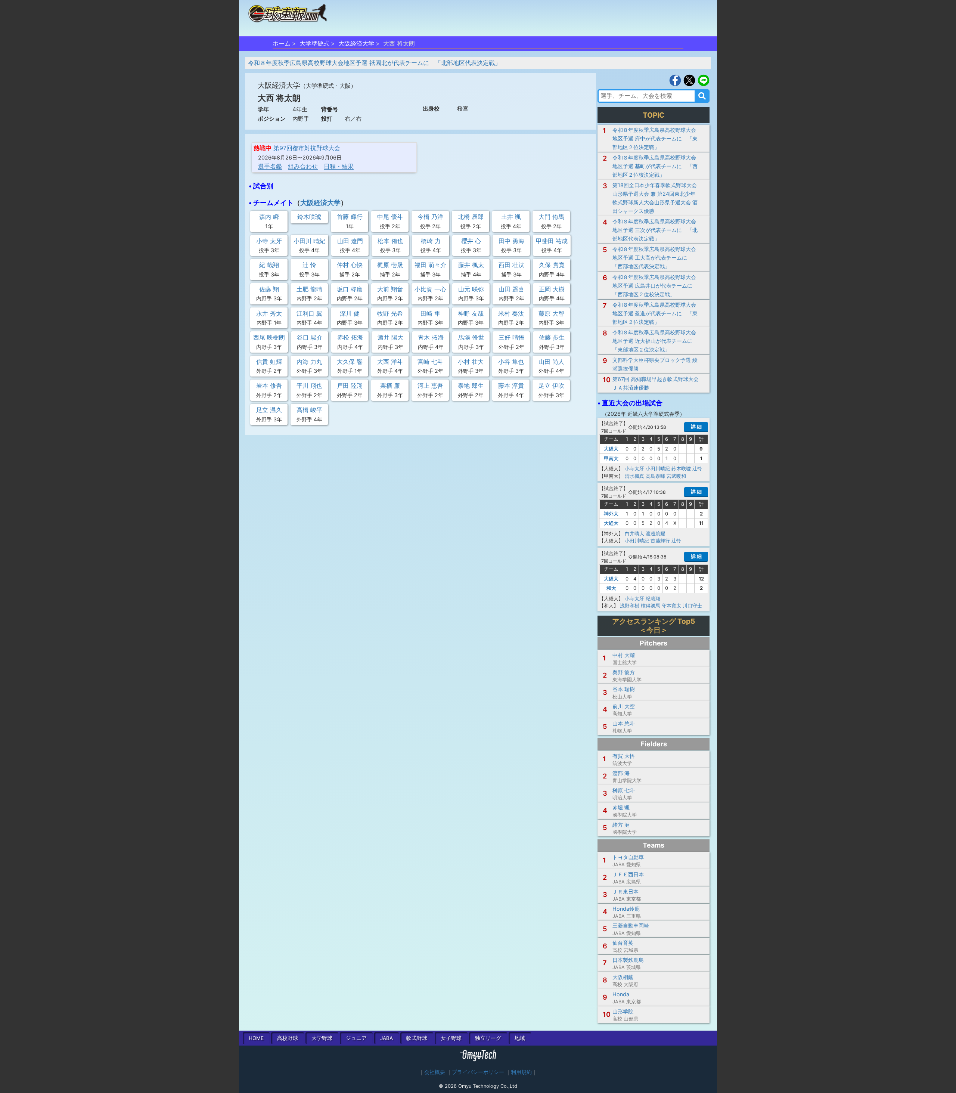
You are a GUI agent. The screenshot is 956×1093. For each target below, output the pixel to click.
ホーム (282, 43)
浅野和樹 (629, 606)
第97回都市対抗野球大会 (306, 148)
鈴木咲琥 (681, 468)
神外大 (611, 514)
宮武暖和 (676, 476)
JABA (386, 1038)
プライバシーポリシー (478, 1072)
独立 (488, 1038)
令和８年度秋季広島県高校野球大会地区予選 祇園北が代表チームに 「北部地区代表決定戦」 (374, 62)
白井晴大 (634, 533)
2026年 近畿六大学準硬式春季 (643, 414)
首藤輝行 (660, 541)
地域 (520, 1038)
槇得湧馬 (650, 606)
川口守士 (692, 606)
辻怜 (697, 468)
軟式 (416, 1038)
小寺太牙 (634, 468)
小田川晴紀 (658, 468)
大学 (321, 1038)
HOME (256, 1038)
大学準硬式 (314, 43)
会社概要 (434, 1072)
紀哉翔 (653, 598)
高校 (287, 1038)
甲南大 (611, 458)
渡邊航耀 (655, 533)
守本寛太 (671, 606)
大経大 (611, 449)
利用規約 (521, 1072)
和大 (611, 588)
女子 (451, 1038)
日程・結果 (339, 166)
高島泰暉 (655, 476)
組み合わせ (303, 166)
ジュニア (356, 1038)
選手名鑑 (270, 166)
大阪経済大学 (356, 43)
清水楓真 (634, 476)
